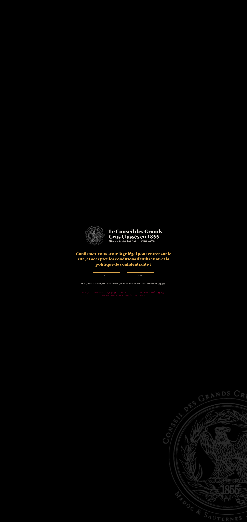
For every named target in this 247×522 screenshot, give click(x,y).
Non (106, 275)
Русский (150, 292)
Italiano (140, 295)
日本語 (161, 292)
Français (86, 292)
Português (125, 295)
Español (125, 292)
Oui (141, 275)
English (99, 292)
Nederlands (109, 295)
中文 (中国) (111, 292)
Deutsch (137, 292)
